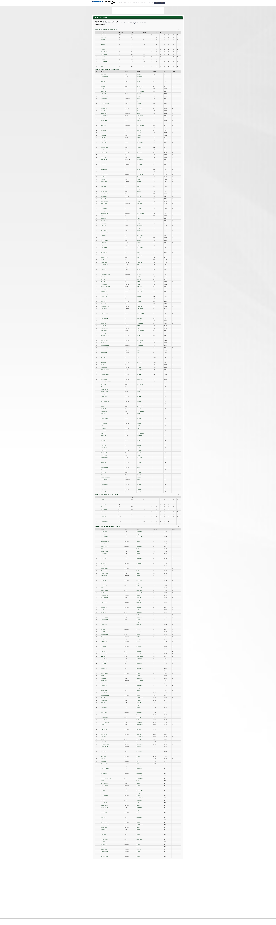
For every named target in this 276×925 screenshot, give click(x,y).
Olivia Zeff (103, 705)
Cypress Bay (103, 34)
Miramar (138, 98)
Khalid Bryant (103, 269)
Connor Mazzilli (104, 223)
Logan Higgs (103, 333)
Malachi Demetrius (105, 401)
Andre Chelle (103, 93)
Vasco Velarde (104, 284)
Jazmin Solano (104, 815)
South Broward (104, 61)
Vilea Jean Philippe (105, 744)
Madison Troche (104, 856)
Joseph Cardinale (104, 162)
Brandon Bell (103, 406)
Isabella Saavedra (104, 634)
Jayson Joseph (104, 367)
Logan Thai (103, 188)
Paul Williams (104, 372)
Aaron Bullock (104, 132)
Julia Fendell (103, 651)
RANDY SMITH (104, 394)
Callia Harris (103, 629)
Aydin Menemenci (104, 289)
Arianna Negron (104, 688)
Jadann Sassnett (104, 785)
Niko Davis (103, 245)
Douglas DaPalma (104, 257)
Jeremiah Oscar (104, 86)
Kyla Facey (103, 790)
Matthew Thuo (104, 262)
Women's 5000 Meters (120, 25)
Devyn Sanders (104, 534)
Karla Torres (103, 675)
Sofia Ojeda (103, 678)
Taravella (103, 46)
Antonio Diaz (103, 323)
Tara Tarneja (103, 739)
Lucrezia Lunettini (104, 839)
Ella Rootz (103, 800)
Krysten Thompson (105, 644)
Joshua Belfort (104, 440)
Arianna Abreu (104, 553)
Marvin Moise (103, 472)
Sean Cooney (103, 259)
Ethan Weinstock (104, 318)
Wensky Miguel (104, 169)
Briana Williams (104, 607)
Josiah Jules (103, 267)
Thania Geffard (104, 771)
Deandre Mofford (104, 391)
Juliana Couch (104, 543)
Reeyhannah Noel (104, 763)
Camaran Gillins (104, 641)
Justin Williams (104, 350)
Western (103, 39)
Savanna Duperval (104, 673)
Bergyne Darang (104, 712)
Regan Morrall (104, 539)
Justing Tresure (104, 423)
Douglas (103, 49)
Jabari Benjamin (104, 118)
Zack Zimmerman (104, 76)
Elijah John (103, 110)
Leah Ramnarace (104, 609)
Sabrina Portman (104, 626)
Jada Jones (103, 819)
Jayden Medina (104, 396)
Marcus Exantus (104, 377)
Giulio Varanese (104, 247)
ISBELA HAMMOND (105, 746)
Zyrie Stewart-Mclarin (105, 364)
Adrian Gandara (104, 101)
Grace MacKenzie (104, 583)
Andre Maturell (104, 308)
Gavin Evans (103, 125)
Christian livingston (105, 374)
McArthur (103, 59)
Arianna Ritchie (104, 692)
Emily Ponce (103, 724)
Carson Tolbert (104, 105)
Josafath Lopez (104, 403)
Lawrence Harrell (104, 347)
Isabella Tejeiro (104, 580)
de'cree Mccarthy (104, 328)
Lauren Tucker (104, 585)
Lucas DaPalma (104, 479)
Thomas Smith (104, 272)
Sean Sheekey (104, 408)
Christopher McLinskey (105, 274)
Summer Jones (104, 602)
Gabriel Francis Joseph (105, 477)
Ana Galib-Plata (104, 707)
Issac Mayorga (104, 176)
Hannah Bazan (104, 793)
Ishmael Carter (104, 416)
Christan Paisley (104, 418)
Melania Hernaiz (104, 565)
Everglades (139, 296)
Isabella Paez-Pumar (105, 631)
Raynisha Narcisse (105, 561)
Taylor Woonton (104, 604)
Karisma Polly (104, 548)
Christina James (104, 780)
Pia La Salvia (103, 837)
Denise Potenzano (104, 573)
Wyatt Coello (103, 384)
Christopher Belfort (105, 306)
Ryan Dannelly (104, 83)
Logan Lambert (104, 379)
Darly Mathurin (104, 352)
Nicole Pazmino (104, 570)
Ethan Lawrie (103, 433)
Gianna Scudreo (104, 697)
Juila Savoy (103, 639)
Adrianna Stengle (104, 648)
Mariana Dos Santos (105, 722)
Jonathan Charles (104, 115)
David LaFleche (104, 203)
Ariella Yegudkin (104, 734)
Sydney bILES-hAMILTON (106, 381)
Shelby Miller (103, 834)
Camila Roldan (104, 700)
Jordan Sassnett (104, 851)
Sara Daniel (103, 749)
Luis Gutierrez (104, 208)
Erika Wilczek (103, 622)
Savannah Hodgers (105, 768)
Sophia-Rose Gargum (105, 797)
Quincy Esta (103, 435)
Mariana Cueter (104, 556)
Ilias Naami (103, 91)
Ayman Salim (103, 130)
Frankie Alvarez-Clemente (106, 79)
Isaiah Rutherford (104, 399)
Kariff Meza (103, 228)
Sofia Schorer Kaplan (105, 595)
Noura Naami (103, 656)
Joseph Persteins (104, 147)
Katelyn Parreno (104, 614)
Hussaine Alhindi (104, 232)
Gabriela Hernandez (105, 805)
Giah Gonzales (104, 827)
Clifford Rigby (103, 438)
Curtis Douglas (104, 330)
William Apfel (103, 157)
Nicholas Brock (104, 362)
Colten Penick (104, 196)
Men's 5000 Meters (110, 25)
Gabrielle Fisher (104, 829)
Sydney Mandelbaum (105, 807)
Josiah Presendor (104, 171)
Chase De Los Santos (105, 286)
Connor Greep (104, 179)
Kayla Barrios (103, 612)
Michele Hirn (103, 810)
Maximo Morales (104, 240)
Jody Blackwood (104, 619)
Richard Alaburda (104, 220)
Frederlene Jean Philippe (106, 778)
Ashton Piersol (104, 254)
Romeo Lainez (104, 181)
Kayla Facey (103, 592)
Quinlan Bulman (104, 198)
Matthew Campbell (105, 335)
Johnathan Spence (105, 337)
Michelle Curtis (104, 822)
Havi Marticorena (104, 386)
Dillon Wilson (103, 357)
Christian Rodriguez (105, 345)
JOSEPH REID (104, 296)
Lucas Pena (103, 450)
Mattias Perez (104, 120)
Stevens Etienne (104, 313)
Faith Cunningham (104, 658)
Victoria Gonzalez (104, 717)
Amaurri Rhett (104, 719)
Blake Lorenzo (104, 464)
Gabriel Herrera (104, 291)
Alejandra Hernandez (105, 783)
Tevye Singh (103, 186)
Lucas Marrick (104, 154)
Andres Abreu (103, 218)
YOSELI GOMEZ (104, 729)
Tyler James (103, 137)
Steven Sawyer (104, 142)
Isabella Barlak (104, 773)
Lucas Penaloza (104, 152)
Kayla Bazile (103, 832)
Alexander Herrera (104, 140)
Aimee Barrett (104, 685)
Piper (102, 66)
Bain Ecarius (103, 474)
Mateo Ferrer (103, 311)
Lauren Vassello (104, 536)
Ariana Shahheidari (105, 695)
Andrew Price (103, 443)
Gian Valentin (103, 74)
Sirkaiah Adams (104, 812)
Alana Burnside (104, 578)
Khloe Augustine (104, 795)
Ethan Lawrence (104, 123)
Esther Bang (103, 846)
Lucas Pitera (103, 184)
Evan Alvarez (103, 235)
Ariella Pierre (103, 817)
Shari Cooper (103, 761)
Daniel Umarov (104, 88)
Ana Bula (103, 714)
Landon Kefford (104, 455)
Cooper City (103, 56)
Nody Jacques (104, 159)
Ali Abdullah (103, 164)
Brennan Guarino (104, 389)
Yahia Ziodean (104, 359)
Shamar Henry (104, 98)
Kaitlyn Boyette (104, 558)
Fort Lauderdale (104, 42)
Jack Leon (103, 486)
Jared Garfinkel (104, 237)
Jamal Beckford (104, 325)
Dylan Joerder (104, 315)
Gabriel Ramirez (104, 145)
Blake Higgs (103, 210)
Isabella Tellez (104, 849)
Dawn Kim (103, 279)
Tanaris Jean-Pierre (105, 103)
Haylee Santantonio (105, 541)
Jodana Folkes (104, 741)
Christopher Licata (104, 467)
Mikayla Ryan (103, 841)
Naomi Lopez (103, 756)
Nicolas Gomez (104, 281)
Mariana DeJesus (104, 617)
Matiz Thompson (104, 149)
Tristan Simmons (104, 264)
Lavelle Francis (104, 802)
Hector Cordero (104, 113)
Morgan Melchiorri (104, 575)
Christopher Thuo (104, 447)
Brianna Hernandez (105, 727)
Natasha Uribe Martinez (106, 731)
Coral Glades (139, 164)
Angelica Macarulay (105, 546)
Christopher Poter (104, 484)
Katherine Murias (104, 587)
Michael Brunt (104, 252)
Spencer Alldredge (104, 491)
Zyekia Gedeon (104, 753)
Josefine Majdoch (104, 600)
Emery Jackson (104, 206)
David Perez (103, 81)
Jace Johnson (104, 445)
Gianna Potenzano (104, 551)
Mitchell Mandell (104, 457)
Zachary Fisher (104, 127)
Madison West (104, 563)
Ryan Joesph (103, 298)
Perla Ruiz (103, 702)
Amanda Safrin (104, 653)
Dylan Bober (103, 320)
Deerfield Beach (104, 64)
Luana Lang (103, 788)
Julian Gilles (103, 225)
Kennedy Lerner (104, 624)
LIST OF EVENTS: (100, 25)
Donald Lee (103, 462)
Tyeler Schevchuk (104, 174)
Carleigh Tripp (104, 680)
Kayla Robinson (104, 844)
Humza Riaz (103, 276)
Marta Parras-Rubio (105, 824)
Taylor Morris (103, 766)
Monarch (139, 232)
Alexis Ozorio (103, 301)
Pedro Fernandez (104, 460)
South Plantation (104, 51)
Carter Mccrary (104, 215)
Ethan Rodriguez (104, 421)
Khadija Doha (103, 666)
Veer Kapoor (103, 428)
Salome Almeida (104, 683)
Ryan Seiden (103, 636)
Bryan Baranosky (104, 294)
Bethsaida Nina (104, 736)
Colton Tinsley (104, 411)
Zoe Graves (103, 775)
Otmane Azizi (103, 250)
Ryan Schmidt (104, 452)
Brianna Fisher (104, 668)
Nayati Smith (103, 342)
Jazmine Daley (104, 670)
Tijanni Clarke (103, 469)
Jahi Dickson (103, 430)
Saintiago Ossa (104, 191)
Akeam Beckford (104, 193)
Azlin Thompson (104, 590)
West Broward (104, 37)
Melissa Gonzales (104, 854)
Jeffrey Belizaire (104, 108)
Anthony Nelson (104, 425)
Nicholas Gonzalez (105, 213)
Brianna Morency (104, 568)
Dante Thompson (104, 96)
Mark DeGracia (104, 230)
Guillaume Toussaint (105, 369)
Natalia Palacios (104, 690)
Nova (138, 110)
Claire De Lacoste (104, 597)
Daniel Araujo (103, 135)
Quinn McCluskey (104, 201)
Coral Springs (104, 54)
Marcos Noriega (104, 167)
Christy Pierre (103, 758)
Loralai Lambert (104, 710)
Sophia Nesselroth (104, 661)
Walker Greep (103, 413)
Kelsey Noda (103, 663)
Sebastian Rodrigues (105, 303)
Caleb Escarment (104, 340)
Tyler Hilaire (103, 489)
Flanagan (103, 44)
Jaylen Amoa (103, 242)
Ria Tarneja (103, 751)
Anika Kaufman (104, 531)
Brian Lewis (103, 355)
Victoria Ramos (104, 646)
